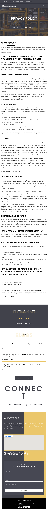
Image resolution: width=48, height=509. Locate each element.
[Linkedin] (45, 1)
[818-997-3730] (26, 405)
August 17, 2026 (7, 348)
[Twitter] (6, 431)
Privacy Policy (29, 504)
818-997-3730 (36, 404)
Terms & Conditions (20, 504)
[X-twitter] (42, 1)
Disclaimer (35, 503)
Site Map (14, 504)
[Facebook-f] (40, 1)
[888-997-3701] (6, 405)
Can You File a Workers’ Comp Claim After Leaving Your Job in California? (22, 344)
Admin (12, 348)
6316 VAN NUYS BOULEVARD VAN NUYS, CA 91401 (13, 1)
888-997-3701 (28, 1)
